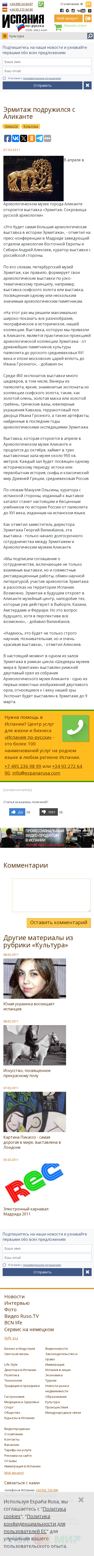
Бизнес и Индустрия (19, 1348)
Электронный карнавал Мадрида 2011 (25, 1211)
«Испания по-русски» (28, 737)
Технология (13, 1380)
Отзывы (10, 1461)
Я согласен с (34, 78)
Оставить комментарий (58, 922)
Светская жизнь (16, 1354)
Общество (12, 1412)
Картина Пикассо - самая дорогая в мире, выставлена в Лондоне (32, 1142)
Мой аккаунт (14, 1472)
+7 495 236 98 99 (23, 766)
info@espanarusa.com (36, 773)
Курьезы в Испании (19, 1418)
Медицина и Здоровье (21, 1402)
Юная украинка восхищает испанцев (29, 1006)
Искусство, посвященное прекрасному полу (27, 1073)
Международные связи (63, 1412)
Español (88, 3)
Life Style (11, 1364)
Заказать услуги (75, 25)
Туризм (50, 1380)
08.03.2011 (10, 954)
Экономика (54, 1375)
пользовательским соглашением (42, 78)
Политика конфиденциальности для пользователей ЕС (34, 1524)
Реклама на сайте (18, 1455)
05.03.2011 (10, 1159)
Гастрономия (14, 1396)
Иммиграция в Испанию (22, 1466)
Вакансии (11, 1444)
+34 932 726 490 (47, 1490)
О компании (69, 4)
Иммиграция (54, 1364)
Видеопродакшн (17, 1429)
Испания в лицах (58, 1370)
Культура (16, 36)
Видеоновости (56, 1348)
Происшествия (56, 1407)
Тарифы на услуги (17, 1450)
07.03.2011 (10, 1088)
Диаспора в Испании (20, 1370)
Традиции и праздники (22, 1386)
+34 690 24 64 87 (21, 4)
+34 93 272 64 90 (21, 9)
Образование (56, 1396)
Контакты (12, 1439)
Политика (11, 1375)
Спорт (9, 1407)
